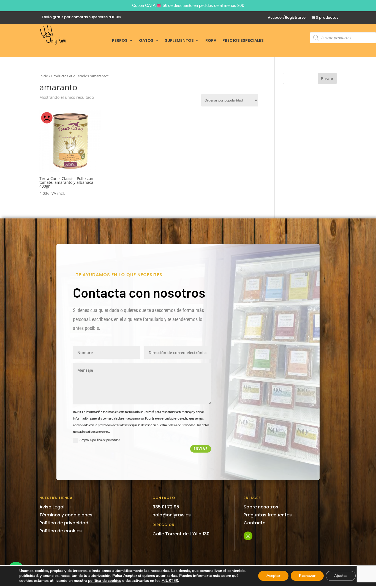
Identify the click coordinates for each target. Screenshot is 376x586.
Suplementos (179, 41)
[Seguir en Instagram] (248, 536)
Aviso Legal (51, 507)
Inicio (43, 75)
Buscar (327, 78)
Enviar (201, 448)
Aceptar (273, 575)
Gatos (146, 41)
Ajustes (340, 575)
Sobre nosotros (261, 507)
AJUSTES (170, 580)
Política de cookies (60, 531)
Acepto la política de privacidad (100, 440)
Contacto (255, 523)
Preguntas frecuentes (268, 515)
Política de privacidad (63, 523)
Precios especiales (243, 41)
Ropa (210, 41)
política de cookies (104, 580)
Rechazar (307, 575)
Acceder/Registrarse (287, 18)
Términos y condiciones (65, 515)
